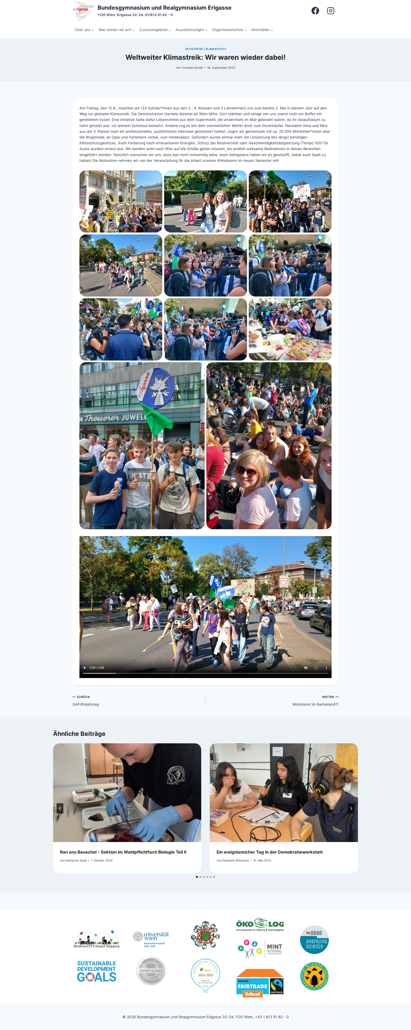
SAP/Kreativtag (86, 701)
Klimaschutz (216, 49)
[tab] (197, 877)
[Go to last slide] (60, 808)
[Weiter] (351, 808)
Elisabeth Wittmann (235, 860)
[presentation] (127, 792)
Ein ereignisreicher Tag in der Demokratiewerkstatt (270, 852)
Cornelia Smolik (192, 67)
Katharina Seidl (76, 860)
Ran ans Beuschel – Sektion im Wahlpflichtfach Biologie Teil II (123, 852)
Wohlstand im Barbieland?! (315, 701)
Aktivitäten (194, 49)
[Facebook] (315, 10)
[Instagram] (330, 10)
